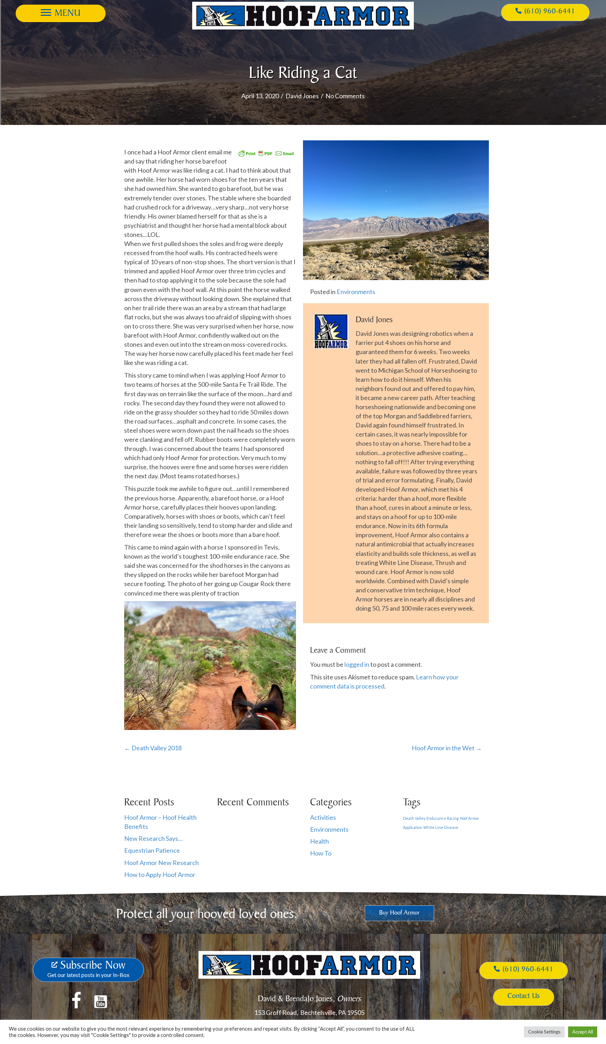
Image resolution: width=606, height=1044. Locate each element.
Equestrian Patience (152, 850)
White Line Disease (440, 827)
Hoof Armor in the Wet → (447, 748)
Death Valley (414, 818)
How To (320, 853)
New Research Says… (153, 838)
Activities (323, 817)
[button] (60, 12)
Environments (356, 291)
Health (319, 841)
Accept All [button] (582, 1032)
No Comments (345, 96)
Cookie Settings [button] (544, 1032)
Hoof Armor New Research (161, 862)
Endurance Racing (442, 818)
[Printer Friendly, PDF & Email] (266, 152)
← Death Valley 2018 (153, 748)
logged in (356, 664)
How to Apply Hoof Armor (159, 874)
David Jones (302, 96)
